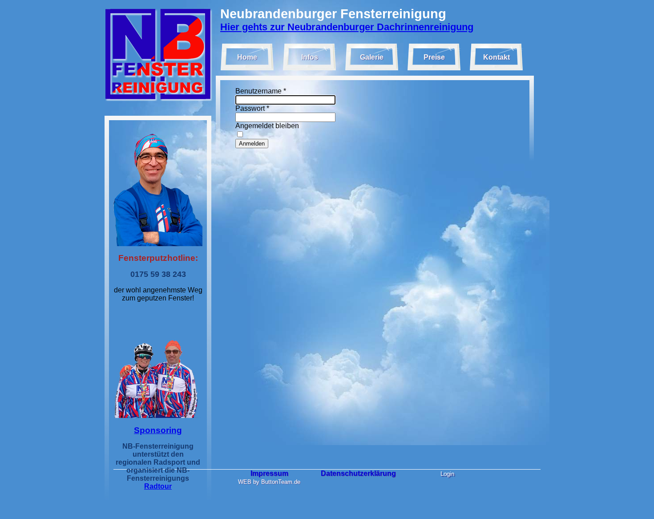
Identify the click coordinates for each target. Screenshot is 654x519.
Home (247, 57)
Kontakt (496, 57)
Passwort (252, 108)
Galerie (372, 57)
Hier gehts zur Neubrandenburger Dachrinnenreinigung (346, 26)
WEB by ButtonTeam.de (269, 481)
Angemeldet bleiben (267, 126)
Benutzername (260, 91)
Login (447, 473)
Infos (309, 57)
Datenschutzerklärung (358, 473)
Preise (434, 57)
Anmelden (252, 143)
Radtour (158, 486)
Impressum (269, 473)
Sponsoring (158, 430)
